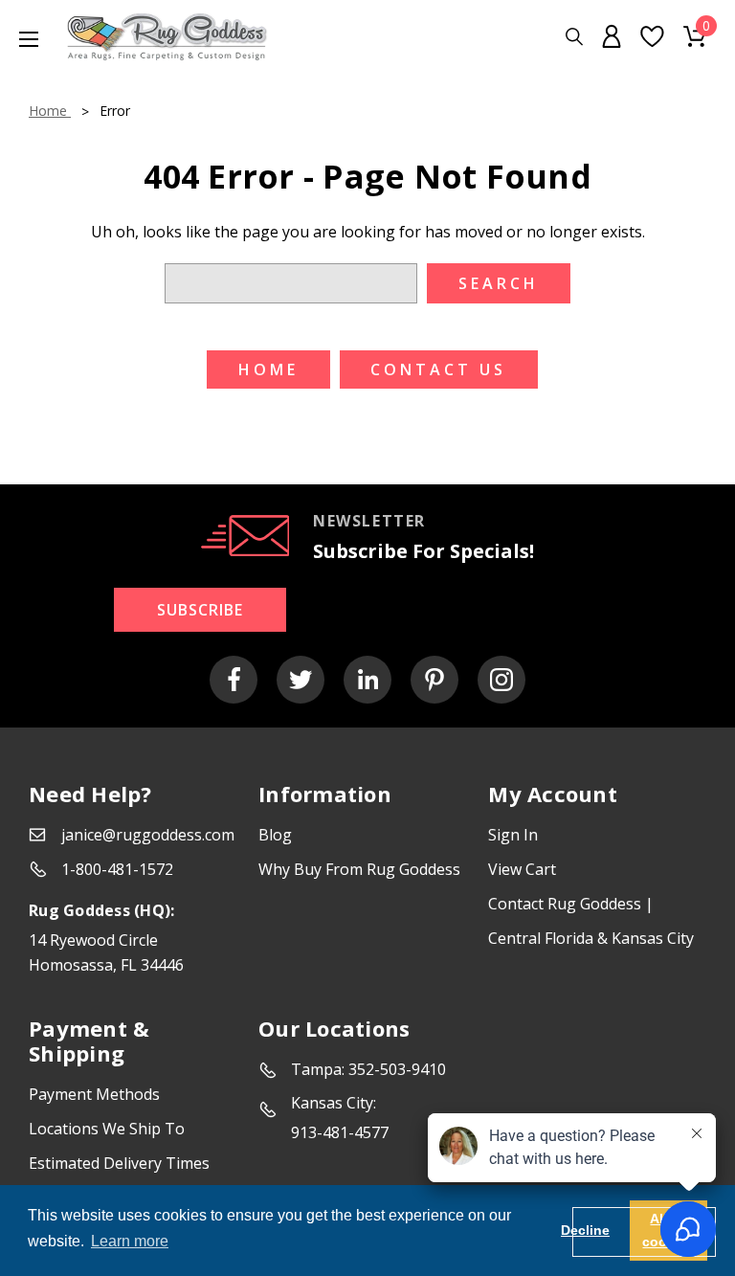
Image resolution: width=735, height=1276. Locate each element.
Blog (275, 834)
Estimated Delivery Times (119, 1163)
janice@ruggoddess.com (147, 834)
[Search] (574, 37)
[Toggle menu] (19, 38)
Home (268, 369)
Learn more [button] (129, 1241)
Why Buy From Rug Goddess (359, 869)
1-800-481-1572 (117, 869)
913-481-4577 (340, 1132)
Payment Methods (94, 1094)
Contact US (438, 369)
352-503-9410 (397, 1069)
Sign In (513, 834)
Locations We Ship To (107, 1128)
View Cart (522, 869)
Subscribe (200, 609)
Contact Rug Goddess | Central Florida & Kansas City (591, 921)
